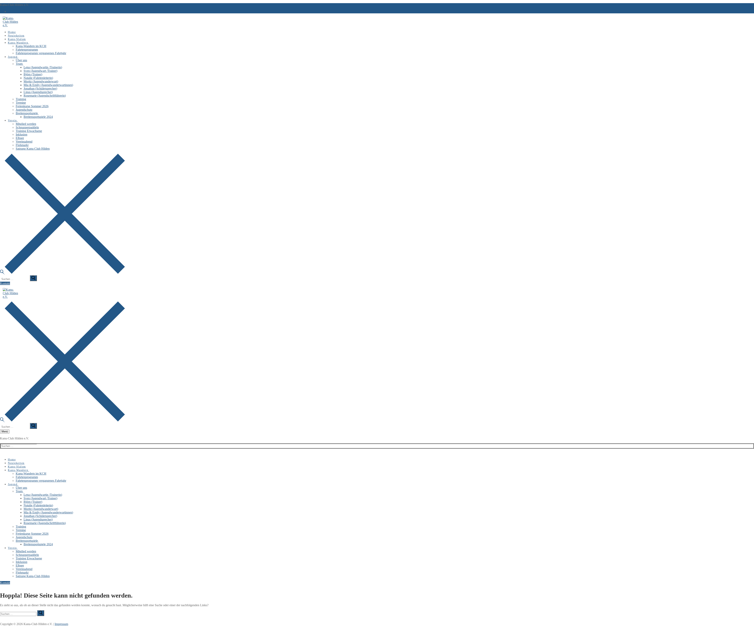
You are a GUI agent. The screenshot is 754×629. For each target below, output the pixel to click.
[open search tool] (62, 272)
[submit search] (33, 278)
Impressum (61, 624)
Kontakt (5, 283)
